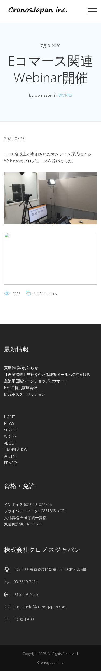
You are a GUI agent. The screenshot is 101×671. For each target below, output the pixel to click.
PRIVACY (11, 462)
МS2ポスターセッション (25, 394)
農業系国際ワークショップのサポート (36, 380)
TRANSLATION (15, 449)
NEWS (9, 423)
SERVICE (11, 430)
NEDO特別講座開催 (20, 387)
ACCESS (11, 456)
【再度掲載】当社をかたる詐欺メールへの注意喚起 (47, 374)
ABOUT (10, 443)
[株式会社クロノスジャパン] (38, 10)
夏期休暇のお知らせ (21, 367)
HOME (9, 416)
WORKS (65, 95)
